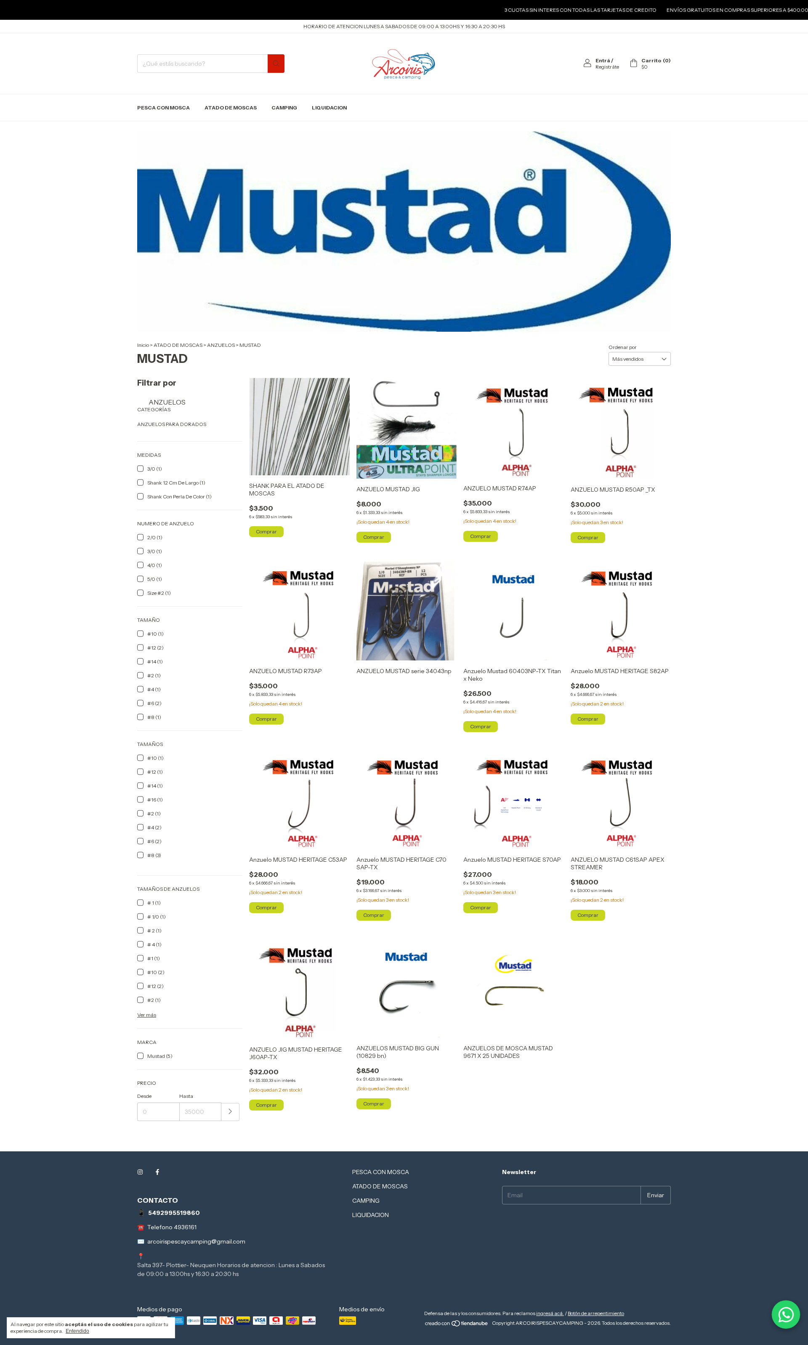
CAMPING (284, 107)
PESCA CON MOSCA (163, 107)
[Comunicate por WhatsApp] (786, 1314)
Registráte (607, 67)
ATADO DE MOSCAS (231, 107)
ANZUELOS (221, 345)
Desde (144, 1096)
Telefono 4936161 (172, 1227)
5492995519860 (174, 1213)
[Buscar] (276, 63)
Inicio (143, 345)
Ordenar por (623, 347)
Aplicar (230, 1112)
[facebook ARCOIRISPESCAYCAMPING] (157, 1172)
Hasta (186, 1096)
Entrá (602, 60)
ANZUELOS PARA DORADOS (171, 424)
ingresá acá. (550, 1313)
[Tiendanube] (456, 1325)
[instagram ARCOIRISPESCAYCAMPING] (140, 1172)
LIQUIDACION (329, 107)
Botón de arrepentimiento (596, 1313)
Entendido (77, 1331)
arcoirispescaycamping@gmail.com (196, 1241)
